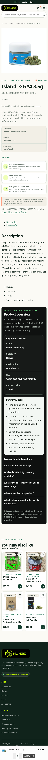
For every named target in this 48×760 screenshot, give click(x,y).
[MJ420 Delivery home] (9, 8)
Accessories (6, 704)
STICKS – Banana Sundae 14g (10, 578)
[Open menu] (44, 8)
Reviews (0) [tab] (11, 225)
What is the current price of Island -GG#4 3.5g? (21, 484)
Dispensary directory (10, 715)
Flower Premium (32, 575)
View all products (9, 548)
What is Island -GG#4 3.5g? (17, 465)
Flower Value (20, 23)
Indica (5, 617)
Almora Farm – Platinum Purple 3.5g (12, 620)
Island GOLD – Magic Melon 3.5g (33, 580)
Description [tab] (11, 222)
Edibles (4, 695)
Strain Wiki (5, 719)
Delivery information (9, 728)
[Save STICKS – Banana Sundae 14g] (19, 554)
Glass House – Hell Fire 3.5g (32, 618)
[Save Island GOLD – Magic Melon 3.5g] (42, 554)
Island (27, 80)
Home (4, 23)
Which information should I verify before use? (21, 502)
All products (6, 687)
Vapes (3, 699)
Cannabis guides (8, 724)
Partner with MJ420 (9, 732)
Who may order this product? (19, 493)
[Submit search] (43, 14)
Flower (11, 23)
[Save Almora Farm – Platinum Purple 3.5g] (19, 595)
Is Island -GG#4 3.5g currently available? (19, 474)
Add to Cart (29, 756)
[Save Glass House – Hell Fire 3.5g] (42, 595)
